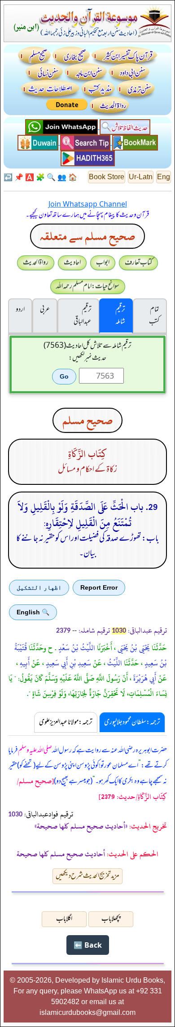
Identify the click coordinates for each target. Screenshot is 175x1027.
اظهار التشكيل (39, 587)
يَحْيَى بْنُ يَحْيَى (133, 648)
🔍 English (33, 612)
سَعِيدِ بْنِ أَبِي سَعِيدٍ (67, 663)
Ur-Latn (141, 177)
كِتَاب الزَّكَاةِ (87, 454)
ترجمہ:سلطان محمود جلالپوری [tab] (132, 722)
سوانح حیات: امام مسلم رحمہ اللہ (87, 286)
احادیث (72, 262)
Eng (163, 177)
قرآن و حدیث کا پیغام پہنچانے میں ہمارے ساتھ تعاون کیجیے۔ (87, 215)
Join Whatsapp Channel (87, 204)
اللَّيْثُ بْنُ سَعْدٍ (76, 648)
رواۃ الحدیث (35, 262)
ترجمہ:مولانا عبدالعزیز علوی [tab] (65, 722)
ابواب (102, 262)
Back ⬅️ (88, 945)
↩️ (8, 177)
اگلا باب (64, 919)
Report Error (99, 587)
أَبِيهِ (24, 663)
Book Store (106, 177)
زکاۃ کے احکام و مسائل (87, 469)
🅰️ (29, 177)
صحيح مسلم (87, 420)
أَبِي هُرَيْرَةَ (143, 678)
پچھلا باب (110, 919)
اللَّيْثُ (113, 663)
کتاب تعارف (138, 262)
